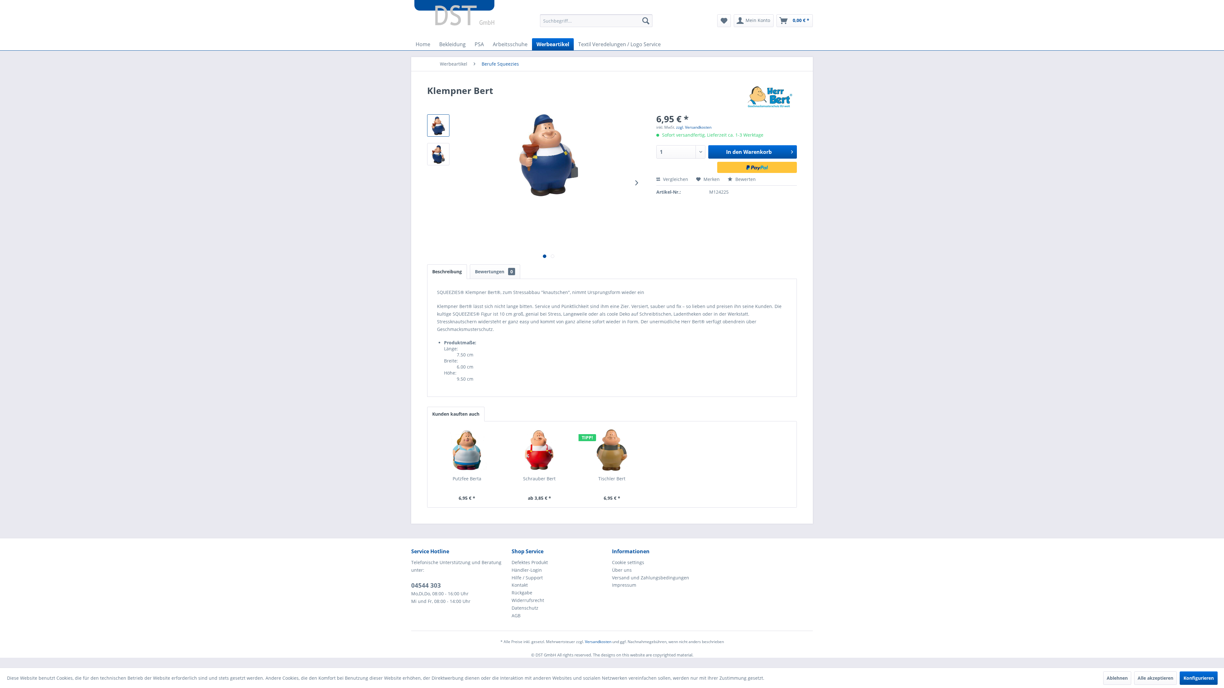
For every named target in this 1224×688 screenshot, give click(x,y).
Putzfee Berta (467, 479)
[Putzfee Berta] (467, 450)
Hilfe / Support (527, 578)
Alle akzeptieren (1155, 678)
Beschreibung (447, 272)
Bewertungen (494, 272)
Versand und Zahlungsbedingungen (650, 578)
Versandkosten (598, 641)
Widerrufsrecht (528, 600)
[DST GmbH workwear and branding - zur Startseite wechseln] (454, 12)
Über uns (622, 570)
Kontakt (520, 585)
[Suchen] (645, 20)
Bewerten (745, 179)
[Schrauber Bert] (539, 450)
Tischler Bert (611, 479)
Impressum (624, 585)
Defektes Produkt (530, 562)
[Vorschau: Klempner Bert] (438, 125)
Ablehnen (1117, 678)
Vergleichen (675, 179)
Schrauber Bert (539, 479)
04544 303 (426, 585)
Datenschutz (525, 608)
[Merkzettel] (724, 20)
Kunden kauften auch (455, 414)
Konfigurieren (1199, 678)
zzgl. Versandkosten (693, 127)
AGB (516, 616)
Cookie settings (628, 562)
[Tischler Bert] (612, 450)
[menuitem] (596, 20)
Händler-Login (527, 570)
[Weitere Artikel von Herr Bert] (770, 97)
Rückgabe (522, 593)
